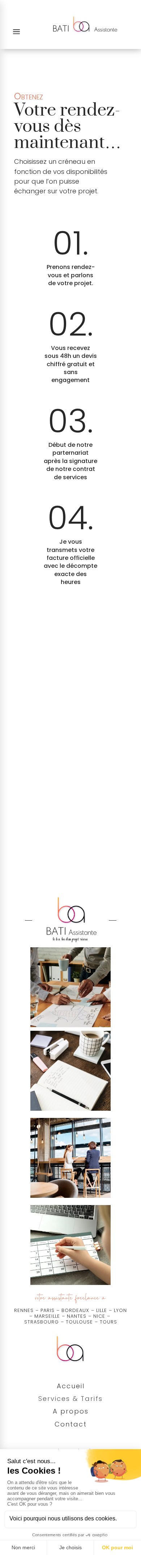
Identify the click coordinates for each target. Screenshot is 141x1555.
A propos (71, 1411)
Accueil (71, 1385)
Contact (71, 1424)
